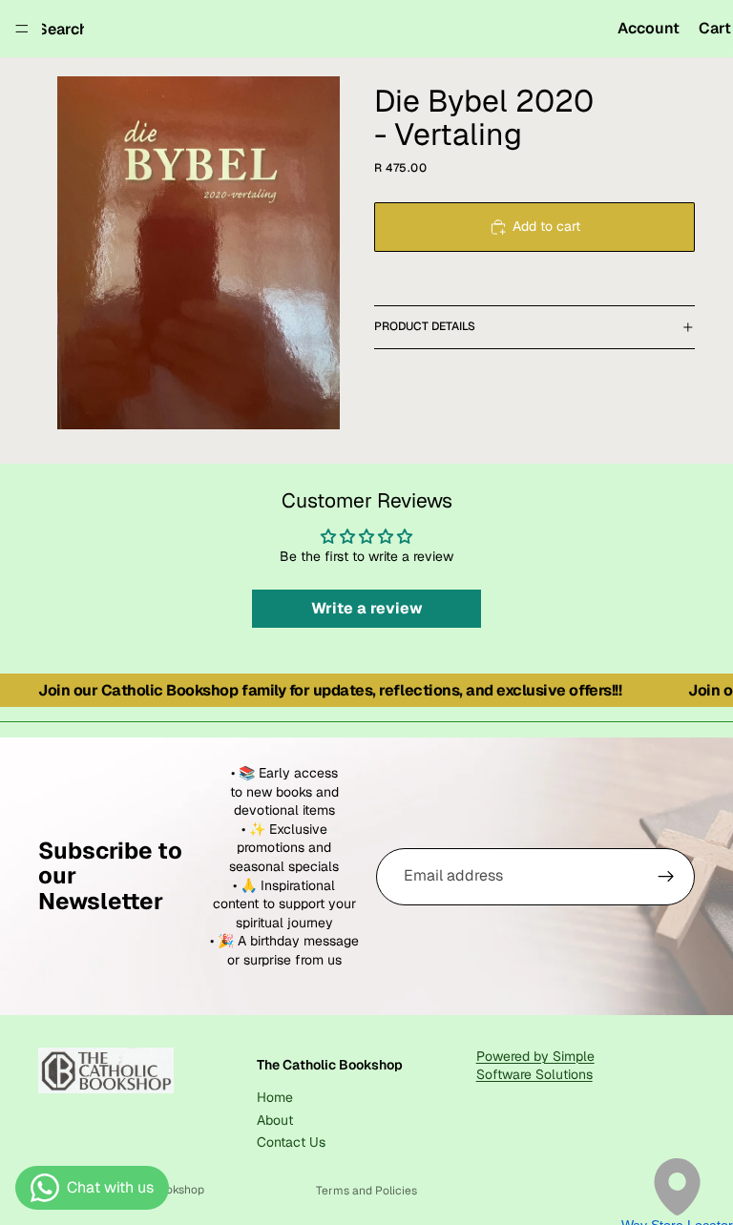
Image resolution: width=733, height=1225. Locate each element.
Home (275, 1097)
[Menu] (22, 29)
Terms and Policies (366, 1190)
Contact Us (291, 1142)
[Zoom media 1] (198, 252)
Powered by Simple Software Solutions (535, 1066)
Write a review (367, 608)
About (275, 1120)
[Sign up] (666, 877)
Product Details (424, 326)
